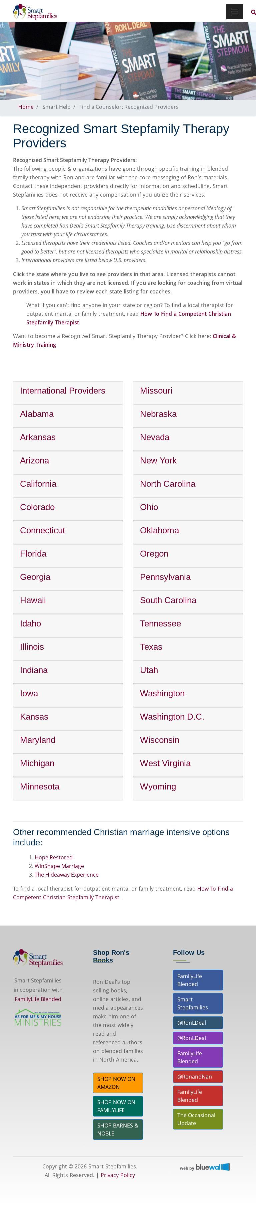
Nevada (154, 437)
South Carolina (168, 600)
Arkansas (38, 437)
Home (26, 106)
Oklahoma (159, 530)
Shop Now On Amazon (116, 1083)
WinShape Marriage (59, 866)
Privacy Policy (118, 1175)
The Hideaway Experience (67, 874)
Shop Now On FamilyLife (116, 1106)
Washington (162, 693)
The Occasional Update (196, 1119)
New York (158, 460)
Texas (151, 647)
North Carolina (167, 484)
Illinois (32, 647)
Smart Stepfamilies (192, 1003)
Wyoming (158, 786)
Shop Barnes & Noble (117, 1129)
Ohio (149, 507)
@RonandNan (194, 1076)
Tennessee (160, 623)
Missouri (156, 391)
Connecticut (42, 530)
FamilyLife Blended (38, 999)
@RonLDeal (191, 1022)
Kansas (34, 717)
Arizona (34, 460)
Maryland (37, 740)
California (38, 484)
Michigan (37, 763)
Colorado (37, 507)
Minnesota (39, 786)
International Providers (62, 391)
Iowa (29, 693)
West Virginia (165, 763)
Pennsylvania (165, 577)
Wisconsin (159, 740)
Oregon (154, 554)
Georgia (35, 577)
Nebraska (158, 414)
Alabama (37, 414)
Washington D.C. (172, 717)
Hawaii (33, 600)
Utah (149, 670)
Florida (33, 554)
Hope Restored (54, 857)
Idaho (30, 623)
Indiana (34, 670)
